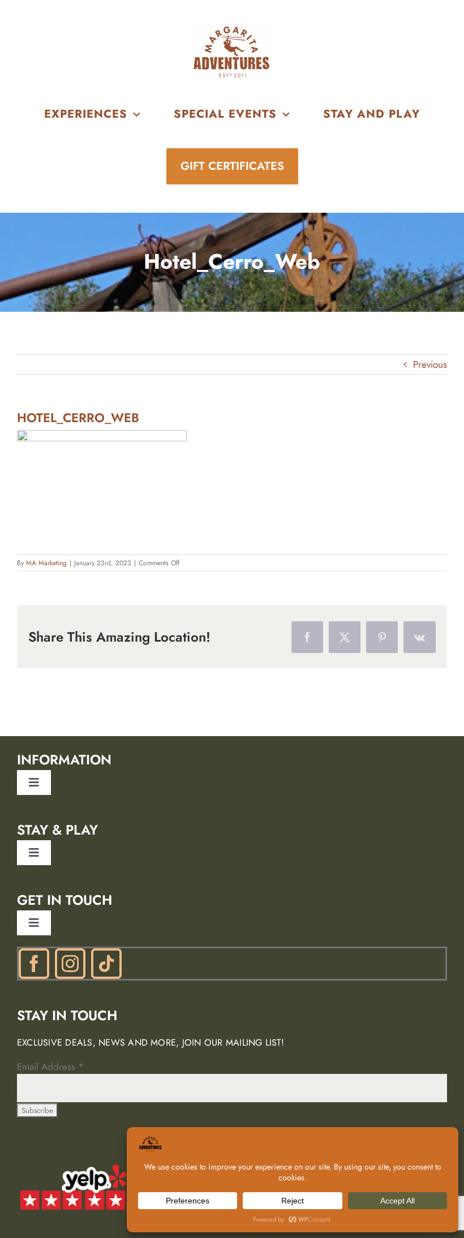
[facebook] (34, 963)
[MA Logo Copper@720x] (232, 27)
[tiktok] (106, 963)
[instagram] (70, 963)
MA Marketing (46, 563)
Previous (430, 364)
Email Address (50, 1066)
